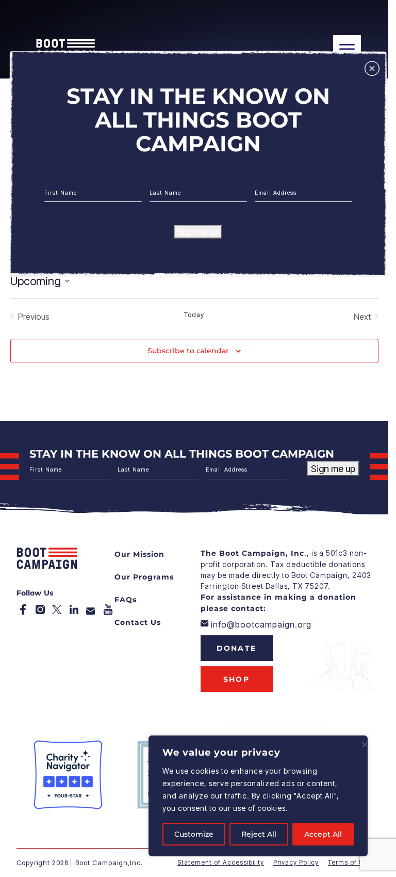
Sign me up (198, 232)
